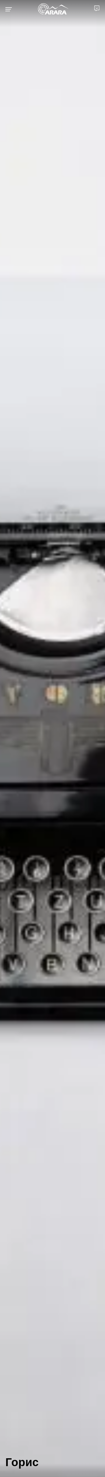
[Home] (53, 9)
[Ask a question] (97, 8)
